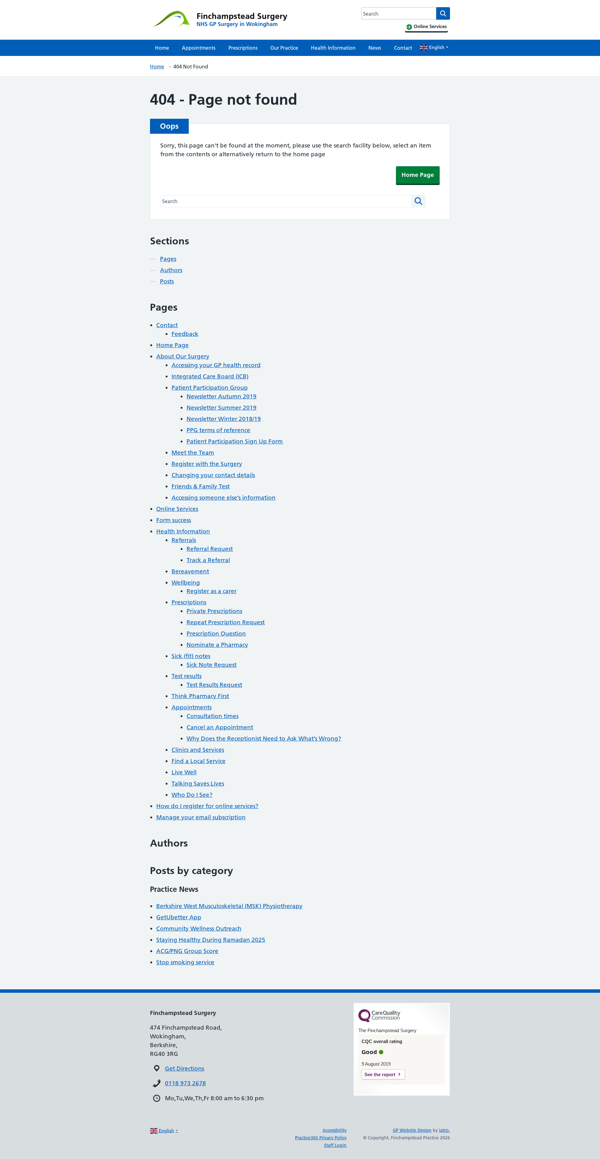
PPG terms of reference (218, 430)
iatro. (444, 1130)
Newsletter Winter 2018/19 (224, 418)
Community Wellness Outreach (199, 928)
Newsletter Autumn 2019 (222, 396)
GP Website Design (412, 1130)
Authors (171, 270)
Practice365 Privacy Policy (321, 1138)
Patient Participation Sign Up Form (235, 441)
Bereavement (190, 571)
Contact (403, 48)
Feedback (185, 333)
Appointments (198, 48)
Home (162, 48)
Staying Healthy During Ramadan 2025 (210, 939)
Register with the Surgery (207, 463)
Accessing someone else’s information (224, 497)
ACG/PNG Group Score (187, 951)
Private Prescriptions (214, 611)
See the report (379, 1074)
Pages (168, 258)
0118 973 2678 (185, 1083)
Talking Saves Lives (198, 783)
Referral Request (210, 548)
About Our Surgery (182, 356)
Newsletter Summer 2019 (222, 407)
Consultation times (212, 716)
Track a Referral (208, 560)
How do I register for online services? (207, 806)
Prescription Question (216, 633)
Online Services (177, 508)
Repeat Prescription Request (226, 622)
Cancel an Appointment (220, 727)
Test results (187, 676)
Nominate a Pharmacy (217, 644)
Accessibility (334, 1130)
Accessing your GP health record (216, 365)
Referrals (184, 540)
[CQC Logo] (379, 1020)
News (374, 48)
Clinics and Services (198, 749)
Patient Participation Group (210, 387)
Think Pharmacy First (200, 696)
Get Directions (184, 1068)
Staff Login (335, 1145)
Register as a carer (212, 591)
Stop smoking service (185, 962)
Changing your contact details (213, 475)
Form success (173, 520)
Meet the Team (193, 452)
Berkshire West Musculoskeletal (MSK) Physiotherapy (229, 906)
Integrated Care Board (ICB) (210, 376)
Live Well (184, 772)
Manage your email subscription (201, 817)
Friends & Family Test (201, 486)
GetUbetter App (178, 917)
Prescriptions (243, 48)
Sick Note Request (212, 664)
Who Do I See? (192, 794)
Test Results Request (214, 684)
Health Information (333, 48)
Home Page (418, 174)
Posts (167, 281)
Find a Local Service (199, 761)
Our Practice (284, 48)
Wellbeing (186, 582)
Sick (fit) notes (191, 656)
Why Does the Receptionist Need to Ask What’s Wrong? (264, 738)
